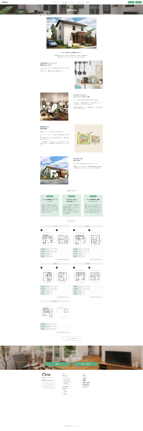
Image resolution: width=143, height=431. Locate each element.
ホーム (64, 373)
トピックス (85, 377)
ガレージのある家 (67, 378)
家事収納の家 (66, 382)
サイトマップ (85, 387)
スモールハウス (66, 384)
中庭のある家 (66, 380)
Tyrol (65, 392)
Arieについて (65, 375)
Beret (65, 390)
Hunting (65, 394)
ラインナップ (71, 338)
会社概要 (84, 378)
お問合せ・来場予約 (86, 382)
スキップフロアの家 (67, 381)
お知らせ (84, 375)
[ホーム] (40, 15)
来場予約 (138, 2)
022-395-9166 (69, 358)
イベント (84, 373)
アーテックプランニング (48, 383)
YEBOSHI (65, 391)
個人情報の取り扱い (86, 384)
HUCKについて (65, 388)
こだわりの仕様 (65, 386)
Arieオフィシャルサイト (48, 387)
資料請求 (131, 2)
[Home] (5, 2)
